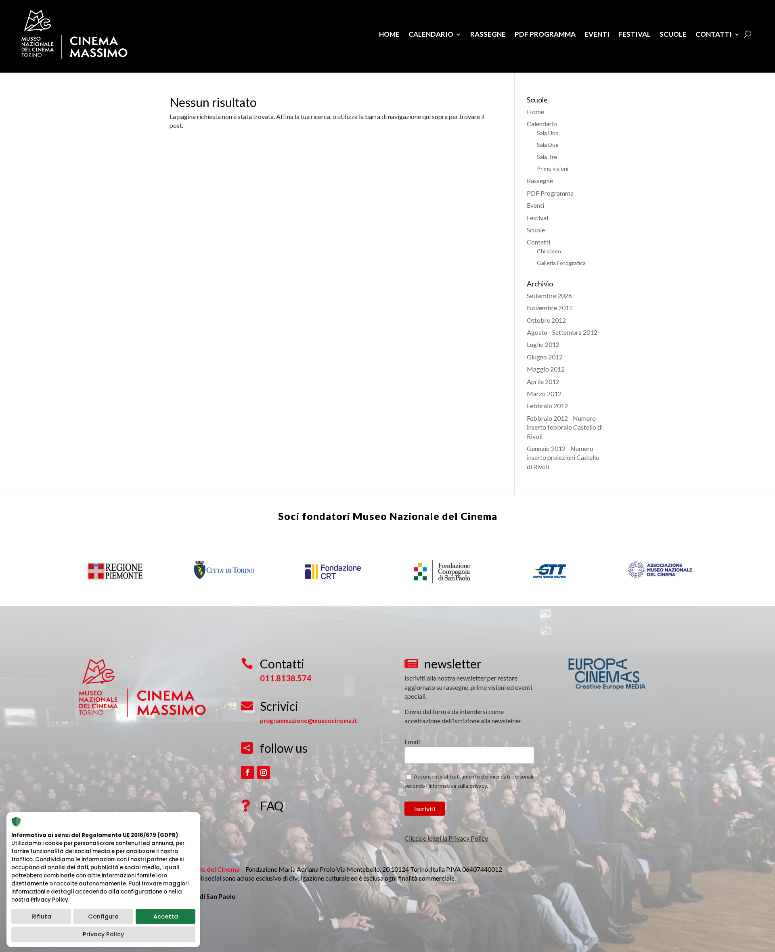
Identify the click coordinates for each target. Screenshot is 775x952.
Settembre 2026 (549, 295)
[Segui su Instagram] (263, 772)
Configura (103, 916)
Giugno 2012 (545, 357)
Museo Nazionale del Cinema (425, 516)
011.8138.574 (286, 678)
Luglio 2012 (543, 344)
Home (389, 34)
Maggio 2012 (546, 369)
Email (412, 741)
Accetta (165, 916)
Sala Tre (547, 156)
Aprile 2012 (543, 381)
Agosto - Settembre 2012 (562, 332)
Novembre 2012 (550, 307)
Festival (634, 34)
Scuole (673, 34)
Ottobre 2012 (546, 320)
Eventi (597, 34)
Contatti (713, 34)
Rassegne (488, 34)
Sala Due (548, 144)
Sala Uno (548, 132)
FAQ (271, 805)
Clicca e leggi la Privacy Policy (446, 838)
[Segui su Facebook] (247, 772)
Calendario (430, 34)
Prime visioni (552, 168)
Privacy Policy (103, 934)
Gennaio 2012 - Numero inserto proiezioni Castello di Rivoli (563, 457)
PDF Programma (545, 34)
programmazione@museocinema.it (308, 720)
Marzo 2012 (544, 393)
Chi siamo (549, 251)
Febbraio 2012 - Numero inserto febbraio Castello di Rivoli (565, 427)
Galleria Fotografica (561, 262)
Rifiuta (41, 916)
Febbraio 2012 (547, 405)
